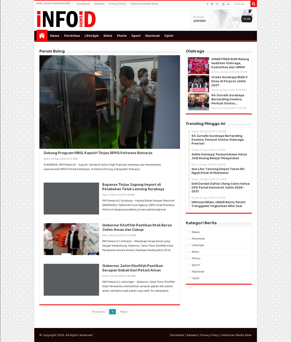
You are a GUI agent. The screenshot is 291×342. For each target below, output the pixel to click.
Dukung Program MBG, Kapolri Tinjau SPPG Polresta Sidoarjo (98, 153)
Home (42, 35)
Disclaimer (83, 3)
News (54, 36)
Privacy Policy (117, 3)
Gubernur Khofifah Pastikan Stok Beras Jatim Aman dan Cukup (137, 227)
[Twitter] (212, 4)
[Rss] (228, 4)
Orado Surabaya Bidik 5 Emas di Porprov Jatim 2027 (229, 81)
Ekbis (108, 36)
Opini (168, 36)
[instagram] (217, 4)
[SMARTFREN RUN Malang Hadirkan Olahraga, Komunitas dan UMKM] (198, 65)
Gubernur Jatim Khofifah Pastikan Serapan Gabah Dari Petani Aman (132, 268)
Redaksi (99, 3)
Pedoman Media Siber (144, 3)
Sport (136, 36)
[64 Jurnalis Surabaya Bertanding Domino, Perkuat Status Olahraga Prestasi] (198, 101)
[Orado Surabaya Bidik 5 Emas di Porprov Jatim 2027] (198, 83)
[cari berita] (254, 4)
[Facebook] (207, 4)
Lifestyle (92, 36)
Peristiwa (72, 36)
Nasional (152, 36)
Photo (122, 36)
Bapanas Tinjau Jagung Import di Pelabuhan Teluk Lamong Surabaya (133, 186)
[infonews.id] (66, 19)
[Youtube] (223, 4)
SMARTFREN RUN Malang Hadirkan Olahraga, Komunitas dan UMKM (230, 63)
